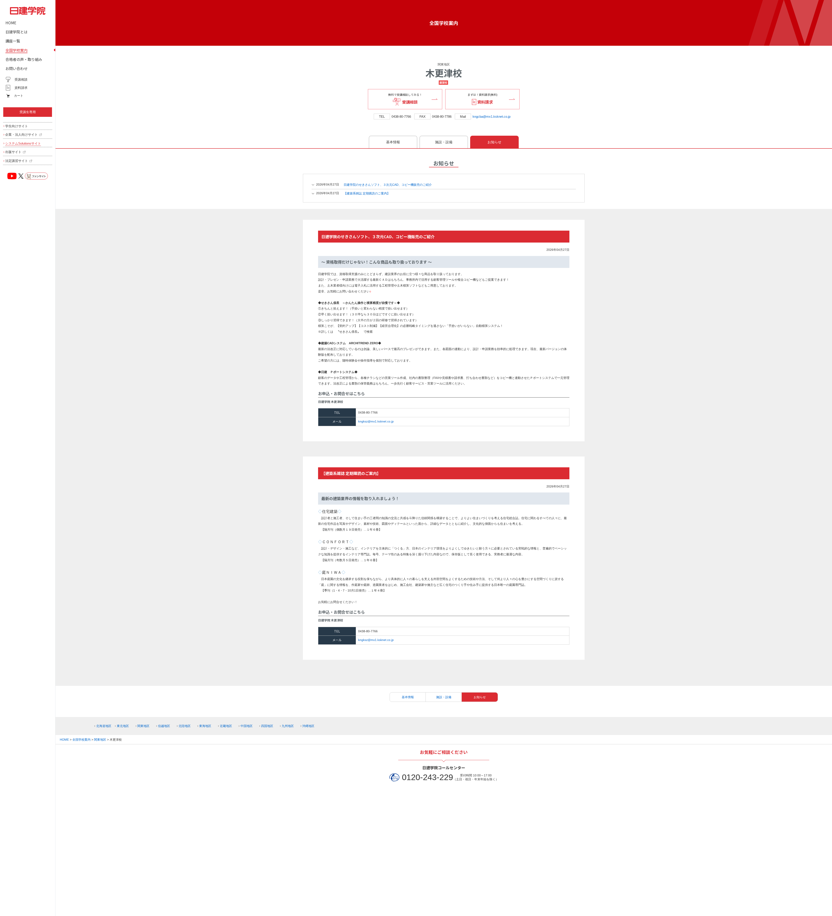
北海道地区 (103, 726)
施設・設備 (443, 142)
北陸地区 (185, 726)
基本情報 (393, 142)
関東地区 (444, 64)
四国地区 (267, 726)
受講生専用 (28, 112)
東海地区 (205, 726)
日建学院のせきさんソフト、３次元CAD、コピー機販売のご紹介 (374, 184)
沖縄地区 (308, 726)
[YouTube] (12, 176)
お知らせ (494, 142)
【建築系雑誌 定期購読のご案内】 (353, 193)
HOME (64, 739)
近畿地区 (226, 726)
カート (18, 95)
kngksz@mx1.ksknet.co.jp (376, 421)
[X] (21, 176)
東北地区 (123, 726)
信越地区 (164, 726)
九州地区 (288, 726)
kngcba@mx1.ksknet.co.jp (491, 116)
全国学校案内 (443, 22)
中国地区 (246, 726)
